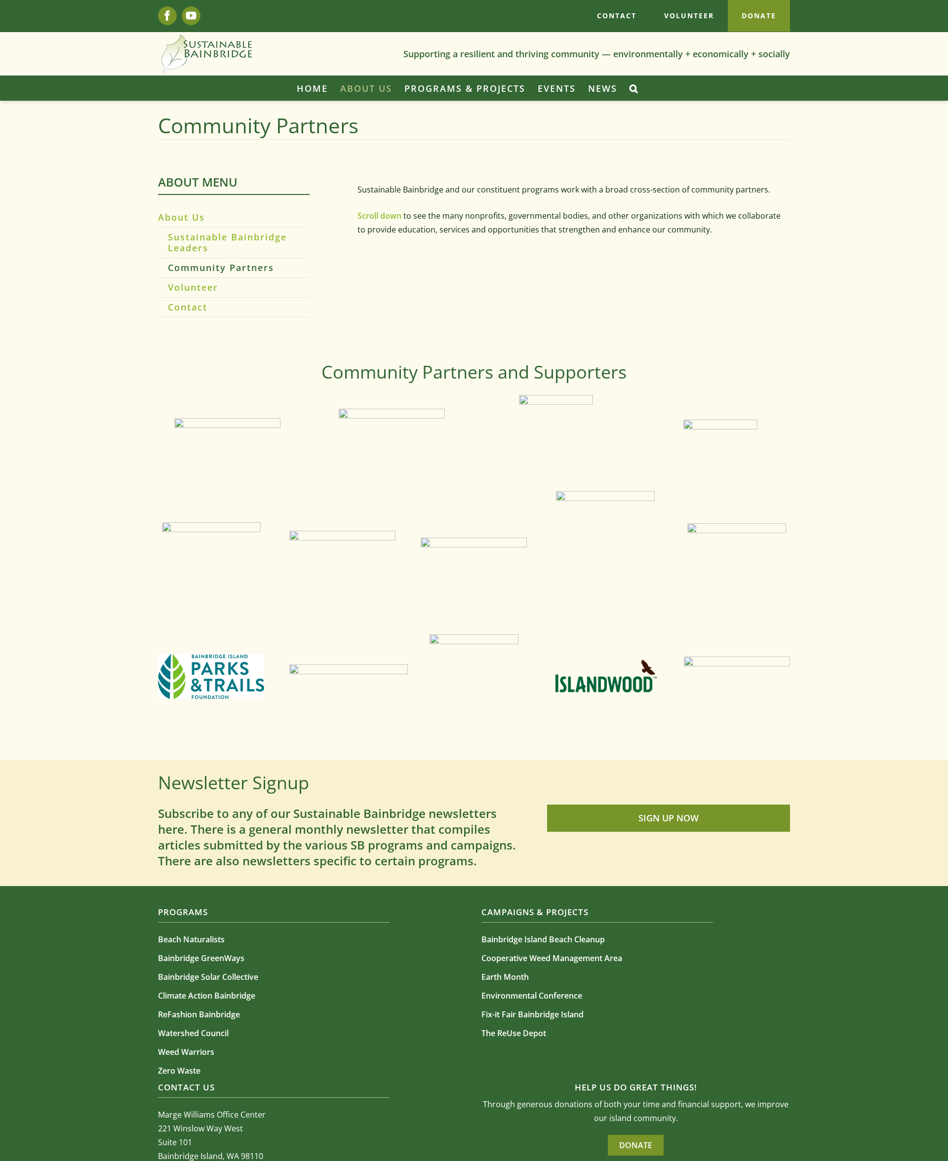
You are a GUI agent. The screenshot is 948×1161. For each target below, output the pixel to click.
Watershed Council (193, 1033)
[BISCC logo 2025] (392, 412)
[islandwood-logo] (606, 663)
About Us (181, 217)
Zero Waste (179, 1070)
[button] (634, 88)
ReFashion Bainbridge (199, 1014)
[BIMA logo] (211, 526)
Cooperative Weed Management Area (551, 958)
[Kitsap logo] (474, 638)
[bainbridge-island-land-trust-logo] (474, 541)
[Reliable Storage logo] (556, 398)
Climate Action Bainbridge (206, 995)
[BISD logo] (342, 534)
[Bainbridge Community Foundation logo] (736, 527)
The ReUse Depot (513, 1033)
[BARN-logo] (720, 423)
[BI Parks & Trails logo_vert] (211, 657)
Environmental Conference (531, 995)
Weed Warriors (186, 1051)
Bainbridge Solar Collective (208, 976)
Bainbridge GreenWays (201, 958)
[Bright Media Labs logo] (737, 660)
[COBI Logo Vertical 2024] (605, 495)
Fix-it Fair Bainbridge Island (532, 1014)
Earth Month (505, 976)
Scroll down (380, 215)
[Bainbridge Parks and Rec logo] (348, 668)
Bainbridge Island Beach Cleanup (543, 939)
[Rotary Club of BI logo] (227, 422)
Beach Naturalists (191, 939)
